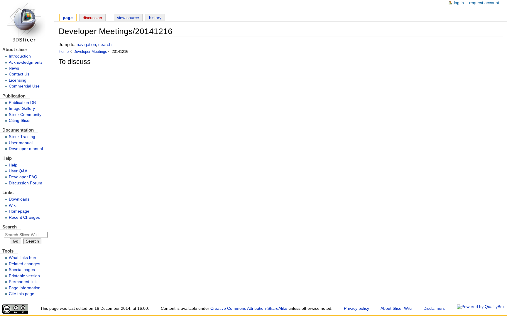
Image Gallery (22, 108)
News (14, 68)
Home (64, 52)
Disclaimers (434, 308)
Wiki (12, 205)
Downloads (19, 199)
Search (9, 226)
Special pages (22, 270)
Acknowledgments (26, 62)
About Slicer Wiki (396, 308)
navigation (86, 44)
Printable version (24, 276)
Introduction (20, 56)
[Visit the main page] (27, 23)
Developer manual (26, 149)
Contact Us (19, 74)
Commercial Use (24, 86)
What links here (23, 257)
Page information (24, 288)
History (155, 18)
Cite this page (21, 294)
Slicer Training (22, 136)
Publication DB (22, 102)
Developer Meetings (90, 52)
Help (13, 165)
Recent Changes (24, 217)
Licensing (17, 80)
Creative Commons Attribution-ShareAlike (248, 308)
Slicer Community (25, 114)
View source (128, 18)
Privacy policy (356, 308)
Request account (484, 3)
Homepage (19, 211)
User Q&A (18, 171)
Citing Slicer (20, 120)
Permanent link (23, 282)
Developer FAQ (23, 177)
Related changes (24, 264)
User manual (21, 143)
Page (68, 18)
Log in (459, 3)
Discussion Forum (25, 183)
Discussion (92, 18)
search (104, 44)
